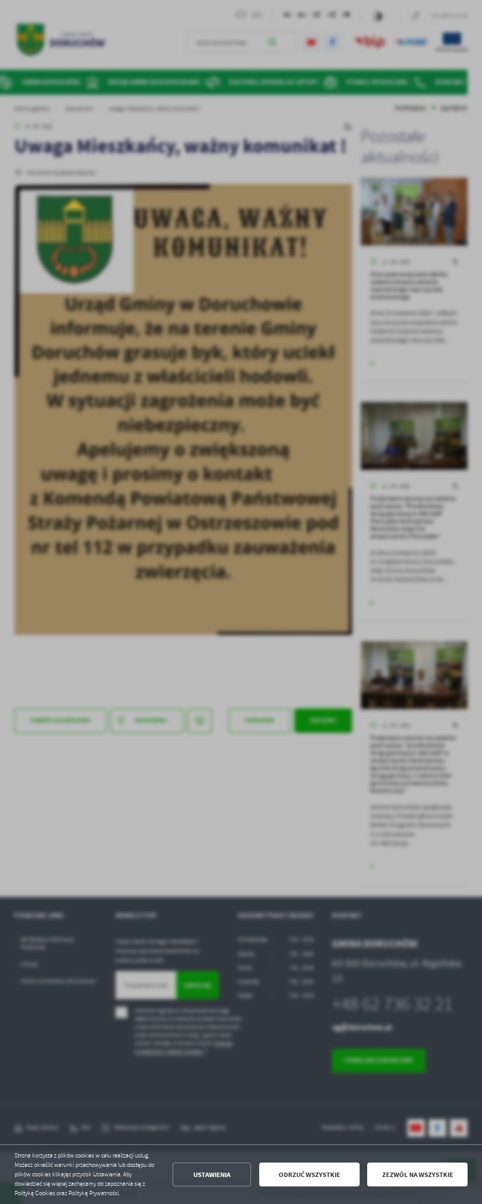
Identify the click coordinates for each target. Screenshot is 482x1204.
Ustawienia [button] (211, 1175)
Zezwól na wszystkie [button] (417, 1175)
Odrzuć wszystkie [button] (309, 1175)
